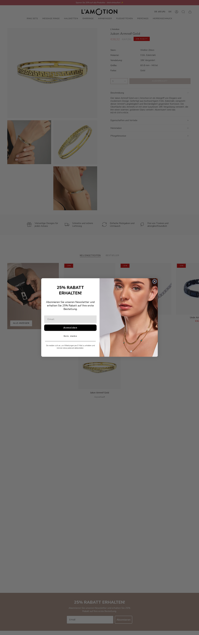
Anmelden (70, 327)
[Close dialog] (154, 281)
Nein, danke (70, 336)
